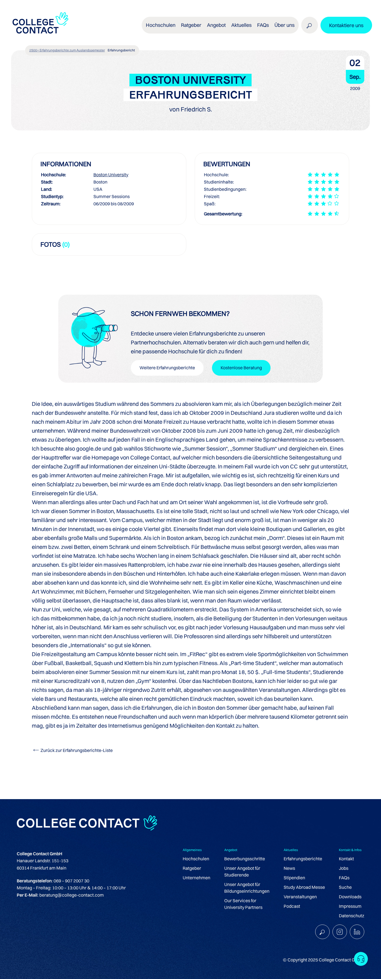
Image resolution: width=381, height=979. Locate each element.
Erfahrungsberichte (303, 858)
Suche (345, 887)
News (289, 868)
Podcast (292, 906)
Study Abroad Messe (304, 887)
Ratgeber (192, 868)
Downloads (350, 896)
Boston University (110, 174)
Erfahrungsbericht (121, 50)
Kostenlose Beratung (241, 367)
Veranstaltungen (300, 896)
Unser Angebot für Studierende (242, 871)
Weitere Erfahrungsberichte (167, 367)
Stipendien (294, 877)
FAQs (263, 25)
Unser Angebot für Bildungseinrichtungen (246, 888)
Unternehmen (196, 877)
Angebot (216, 25)
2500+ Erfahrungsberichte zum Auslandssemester (67, 50)
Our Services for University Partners (243, 904)
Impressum (350, 906)
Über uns (284, 25)
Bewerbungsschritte (244, 858)
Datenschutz (351, 915)
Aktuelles (241, 25)
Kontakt (346, 858)
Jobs (343, 868)
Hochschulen (196, 858)
